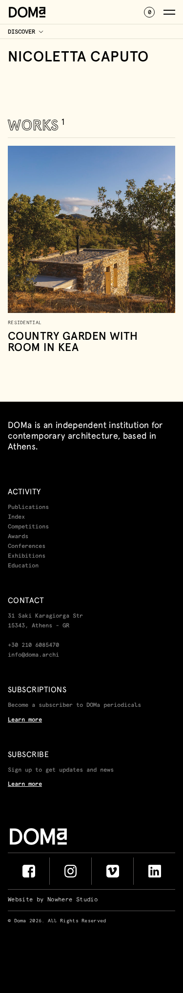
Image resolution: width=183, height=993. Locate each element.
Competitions (28, 527)
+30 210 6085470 (33, 645)
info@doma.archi (33, 655)
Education (23, 566)
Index (16, 517)
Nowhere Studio (72, 900)
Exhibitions (26, 556)
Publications (28, 507)
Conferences (26, 546)
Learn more (25, 720)
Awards (18, 537)
